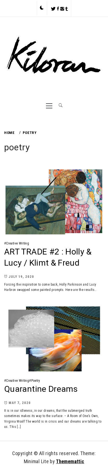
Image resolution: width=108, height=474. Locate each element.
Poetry (35, 381)
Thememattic (70, 461)
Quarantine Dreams (41, 389)
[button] (42, 8)
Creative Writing (17, 243)
